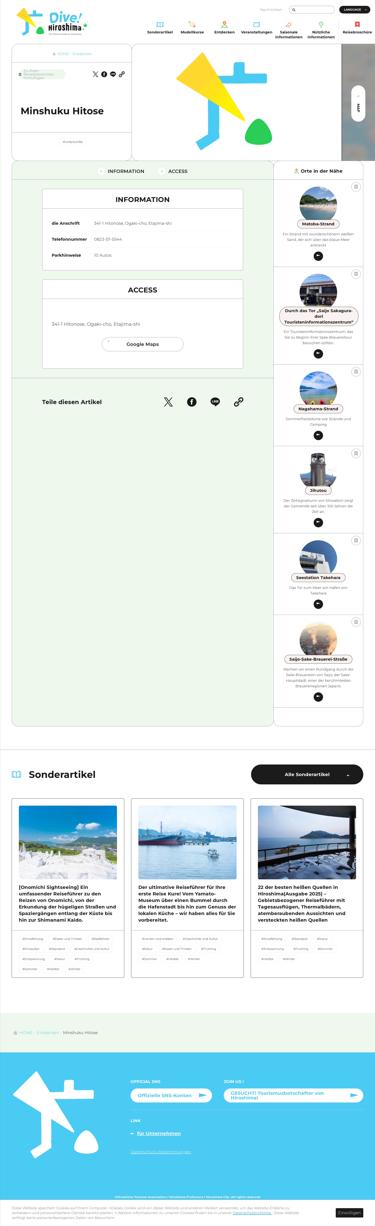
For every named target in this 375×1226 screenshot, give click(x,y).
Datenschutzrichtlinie (252, 1213)
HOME (63, 54)
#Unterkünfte (73, 142)
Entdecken (82, 54)
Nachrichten (271, 10)
